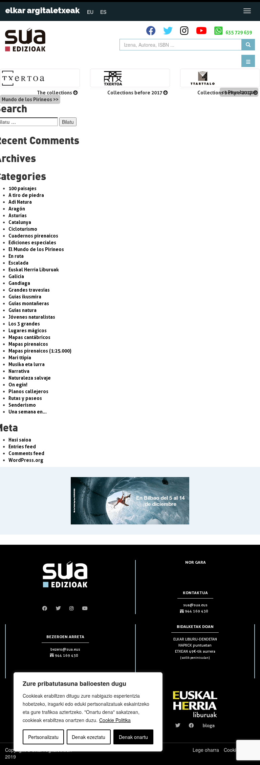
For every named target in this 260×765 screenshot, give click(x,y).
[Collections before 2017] (130, 78)
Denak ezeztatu (88, 737)
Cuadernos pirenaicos (33, 236)
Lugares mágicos (27, 330)
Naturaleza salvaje (29, 378)
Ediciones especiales (32, 242)
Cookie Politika (115, 720)
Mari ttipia (19, 357)
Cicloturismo (22, 229)
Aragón (16, 208)
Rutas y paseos (25, 398)
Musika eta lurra (26, 364)
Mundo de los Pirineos (27, 99)
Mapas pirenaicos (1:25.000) (39, 351)
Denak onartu (133, 737)
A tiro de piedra (26, 195)
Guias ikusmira (24, 296)
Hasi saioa (19, 440)
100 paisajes (22, 188)
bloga (209, 725)
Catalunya (19, 222)
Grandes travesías (29, 290)
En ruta (16, 256)
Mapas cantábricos (29, 337)
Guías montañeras (28, 303)
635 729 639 (238, 32)
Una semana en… (27, 411)
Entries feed (22, 446)
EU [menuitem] (90, 11)
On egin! (17, 384)
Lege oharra (206, 749)
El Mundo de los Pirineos (36, 249)
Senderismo (22, 405)
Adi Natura (20, 202)
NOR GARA (195, 562)
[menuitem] (90, 11)
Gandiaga (19, 283)
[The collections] (40, 78)
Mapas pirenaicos (28, 344)
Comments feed (26, 453)
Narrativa (18, 371)
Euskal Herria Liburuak (33, 269)
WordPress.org (25, 460)
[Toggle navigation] (247, 11)
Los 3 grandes (24, 324)
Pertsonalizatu (43, 737)
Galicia (16, 276)
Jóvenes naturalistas (31, 317)
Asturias (17, 215)
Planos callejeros (28, 391)
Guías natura (22, 310)
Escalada (18, 263)
